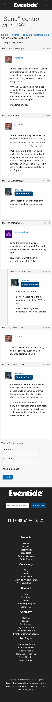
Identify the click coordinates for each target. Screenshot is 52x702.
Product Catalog (26, 556)
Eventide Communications (26, 634)
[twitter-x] (36, 520)
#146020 (46, 364)
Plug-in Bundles (26, 660)
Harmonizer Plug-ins (26, 654)
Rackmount (26, 550)
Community (26, 564)
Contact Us (26, 607)
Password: (8, 458)
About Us (26, 618)
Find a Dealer (26, 559)
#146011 (47, 223)
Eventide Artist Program (26, 580)
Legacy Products (26, 627)
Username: (8, 449)
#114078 (46, 49)
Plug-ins (26, 546)
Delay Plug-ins (26, 657)
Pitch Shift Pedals (26, 647)
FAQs (26, 594)
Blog (26, 570)
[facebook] (10, 520)
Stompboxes (41, 34)
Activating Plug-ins (26, 604)
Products (27, 34)
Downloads (26, 597)
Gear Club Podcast (26, 583)
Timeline (26, 621)
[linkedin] (42, 520)
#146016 (46, 327)
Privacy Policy (27, 690)
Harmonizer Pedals (26, 644)
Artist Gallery (26, 576)
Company (26, 611)
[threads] (31, 520)
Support (26, 588)
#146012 (46, 272)
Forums (15, 34)
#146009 (46, 181)
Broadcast (26, 553)
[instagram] (15, 520)
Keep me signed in (11, 471)
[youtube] (20, 520)
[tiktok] (26, 520)
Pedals (26, 543)
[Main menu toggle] (46, 4)
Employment (26, 624)
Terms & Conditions (38, 686)
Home (4, 34)
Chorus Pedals (26, 651)
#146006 (46, 115)
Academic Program (26, 631)
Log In (7, 477)
